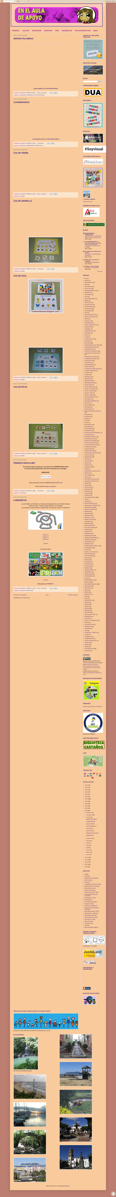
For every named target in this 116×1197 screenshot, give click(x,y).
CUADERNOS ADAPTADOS (92, 368)
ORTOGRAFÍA (36, 30)
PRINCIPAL (16, 30)
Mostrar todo (100, 271)
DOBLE (87, 418)
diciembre (89, 812)
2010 (86, 866)
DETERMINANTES (90, 382)
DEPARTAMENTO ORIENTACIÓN (90, 234)
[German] (94, 773)
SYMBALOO (88, 626)
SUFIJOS (87, 618)
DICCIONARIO (88, 405)
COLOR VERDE (20, 153)
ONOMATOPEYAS (89, 539)
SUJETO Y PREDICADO (91, 620)
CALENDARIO (88, 323)
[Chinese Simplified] (92, 777)
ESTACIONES (88, 428)
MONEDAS (88, 523)
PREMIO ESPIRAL (90, 570)
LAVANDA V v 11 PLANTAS (92, 267)
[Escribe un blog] (52, 93)
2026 (86, 785)
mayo (88, 845)
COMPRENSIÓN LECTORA (92, 345)
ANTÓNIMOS (88, 294)
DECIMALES (88, 376)
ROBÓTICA (88, 594)
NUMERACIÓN (89, 535)
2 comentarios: (40, 143)
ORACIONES (88, 541)
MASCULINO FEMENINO (91, 505)
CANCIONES (88, 327)
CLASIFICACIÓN (89, 339)
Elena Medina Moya (52, 88)
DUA (86, 420)
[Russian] (88, 775)
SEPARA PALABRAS (23, 38)
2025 (86, 787)
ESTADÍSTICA (88, 430)
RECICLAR (88, 582)
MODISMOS (88, 521)
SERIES (87, 604)
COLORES (22, 196)
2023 (86, 792)
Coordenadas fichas (38, 139)
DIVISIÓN (87, 416)
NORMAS (87, 531)
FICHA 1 (46, 535)
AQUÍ (61, 482)
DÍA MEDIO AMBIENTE (91, 401)
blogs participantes (50, 486)
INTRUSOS (88, 489)
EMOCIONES (88, 424)
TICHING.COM (89, 923)
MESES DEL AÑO (89, 519)
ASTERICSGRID (89, 306)
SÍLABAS (87, 608)
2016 (86, 808)
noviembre (89, 815)
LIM (86, 499)
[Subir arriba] (113, 1194)
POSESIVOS (88, 564)
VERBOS (87, 644)
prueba (86, 578)
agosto (88, 840)
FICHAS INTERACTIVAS (83, 30)
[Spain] (97, 773)
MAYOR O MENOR (90, 509)
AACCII (86, 280)
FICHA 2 (46, 537)
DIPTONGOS (88, 409)
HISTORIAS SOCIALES (91, 479)
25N (86, 278)
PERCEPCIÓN (29, 590)
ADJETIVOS (88, 288)
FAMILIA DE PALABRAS (91, 440)
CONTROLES (88, 362)
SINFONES (88, 612)
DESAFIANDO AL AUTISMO (92, 886)
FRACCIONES (88, 449)
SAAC (86, 598)
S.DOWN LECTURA (90, 919)
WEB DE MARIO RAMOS (91, 927)
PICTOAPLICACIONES (91, 901)
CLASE (86, 337)
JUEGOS (87, 493)
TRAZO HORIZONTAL (91, 640)
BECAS (86, 319)
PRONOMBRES (89, 576)
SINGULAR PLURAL (90, 614)
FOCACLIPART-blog (90, 890)
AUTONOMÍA (88, 310)
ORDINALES (88, 543)
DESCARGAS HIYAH (90, 888)
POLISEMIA (88, 562)
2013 (86, 859)
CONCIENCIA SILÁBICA (91, 358)
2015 (86, 810)
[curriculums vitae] (88, 773)
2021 (86, 796)
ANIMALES (88, 292)
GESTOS (87, 459)
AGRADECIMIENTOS (90, 290)
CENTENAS (88, 333)
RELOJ (86, 590)
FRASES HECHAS (89, 451)
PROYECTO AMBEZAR (91, 905)
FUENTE (45, 580)
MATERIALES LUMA (90, 897)
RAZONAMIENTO (89, 580)
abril (87, 847)
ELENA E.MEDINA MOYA (89, 662)
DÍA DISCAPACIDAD (90, 397)
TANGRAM (87, 628)
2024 (86, 789)
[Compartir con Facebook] (55, 93)
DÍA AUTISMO (88, 385)
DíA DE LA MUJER (90, 391)
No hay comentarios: (42, 92)
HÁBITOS (87, 473)
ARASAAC (87, 876)
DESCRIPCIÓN (89, 380)
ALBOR (87, 874)
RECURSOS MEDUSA (91, 915)
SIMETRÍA (87, 610)
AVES (86, 312)
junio (87, 843)
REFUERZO (88, 588)
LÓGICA (87, 501)
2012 (86, 862)
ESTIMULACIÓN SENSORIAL (93, 432)
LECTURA (26, 30)
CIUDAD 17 (88, 882)
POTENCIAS (88, 566)
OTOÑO (87, 549)
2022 (86, 794)
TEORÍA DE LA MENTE (91, 632)
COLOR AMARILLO (22, 201)
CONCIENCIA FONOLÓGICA (26, 95)
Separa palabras (38, 88)
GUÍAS (86, 469)
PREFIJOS (87, 568)
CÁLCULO (87, 321)
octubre (88, 817)
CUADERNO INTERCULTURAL (93, 884)
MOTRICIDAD (88, 525)
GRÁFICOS (88, 465)
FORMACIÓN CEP (90, 447)
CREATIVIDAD (88, 366)
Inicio (47, 595)
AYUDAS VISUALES (90, 316)
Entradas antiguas (73, 595)
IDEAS (95, 30)
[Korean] (97, 775)
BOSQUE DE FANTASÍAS (91, 878)
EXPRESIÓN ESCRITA (91, 436)
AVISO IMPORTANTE (90, 314)
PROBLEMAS (88, 574)
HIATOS (87, 477)
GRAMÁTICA (88, 467)
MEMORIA (87, 513)
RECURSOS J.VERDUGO (91, 913)
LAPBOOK (87, 495)
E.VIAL (86, 422)
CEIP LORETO (89, 880)
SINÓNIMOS (88, 616)
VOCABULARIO (89, 648)
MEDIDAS (87, 511)
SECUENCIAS (88, 600)
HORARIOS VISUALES (91, 481)
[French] (91, 773)
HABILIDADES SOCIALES (92, 471)
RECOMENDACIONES (91, 584)
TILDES (87, 634)
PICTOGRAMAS (89, 556)
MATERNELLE (88, 899)
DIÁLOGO (87, 403)
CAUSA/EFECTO (89, 331)
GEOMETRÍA (88, 457)
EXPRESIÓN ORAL (90, 438)
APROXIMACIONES (90, 298)
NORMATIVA (88, 533)
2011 (86, 864)
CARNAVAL (88, 329)
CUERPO (87, 374)
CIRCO (86, 335)
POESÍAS (87, 559)
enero (88, 854)
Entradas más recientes (20, 595)
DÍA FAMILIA (88, 399)
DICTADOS (88, 407)
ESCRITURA (48, 30)
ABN (86, 284)
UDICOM (87, 925)
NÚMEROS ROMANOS (91, 537)
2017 (86, 806)
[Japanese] (94, 775)
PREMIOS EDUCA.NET (24, 463)
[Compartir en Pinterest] (56, 93)
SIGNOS (87, 606)
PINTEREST (50, 584)
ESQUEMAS (88, 426)
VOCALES (87, 650)
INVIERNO (87, 491)
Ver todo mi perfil (87, 201)
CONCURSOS (22, 493)
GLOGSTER (88, 461)
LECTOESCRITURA (40, 95)
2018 (86, 803)
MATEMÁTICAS (67, 30)
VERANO (87, 642)
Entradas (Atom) (25, 597)
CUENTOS (87, 372)
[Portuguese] (91, 775)
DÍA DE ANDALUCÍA (90, 387)
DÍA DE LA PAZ (89, 393)
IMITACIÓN (88, 487)
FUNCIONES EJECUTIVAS (92, 453)
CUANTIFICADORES (90, 370)
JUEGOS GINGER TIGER (91, 892)
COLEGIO (87, 341)
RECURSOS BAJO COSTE (92, 911)
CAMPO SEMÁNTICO (90, 325)
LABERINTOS (20, 500)
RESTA (86, 592)
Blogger (68, 1186)
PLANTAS (87, 558)
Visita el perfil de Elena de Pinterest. (92, 706)
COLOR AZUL (20, 276)
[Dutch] (85, 775)
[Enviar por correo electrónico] (50, 93)
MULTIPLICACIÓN (90, 527)
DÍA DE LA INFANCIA (90, 389)
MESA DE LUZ (88, 517)
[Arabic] (100, 775)
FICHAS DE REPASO (90, 442)
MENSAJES (88, 515)
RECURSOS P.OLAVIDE (91, 917)
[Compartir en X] (53, 93)
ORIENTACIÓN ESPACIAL (92, 545)
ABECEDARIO (88, 282)
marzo (88, 850)
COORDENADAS (21, 102)
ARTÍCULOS (88, 302)
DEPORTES (88, 378)
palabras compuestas (90, 551)
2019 (86, 801)
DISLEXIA (87, 414)
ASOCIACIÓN (88, 304)
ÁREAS (86, 300)
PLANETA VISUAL (89, 904)
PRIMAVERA (88, 572)
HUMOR (87, 483)
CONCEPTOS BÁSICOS (91, 351)
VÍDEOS (87, 646)
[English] (85, 773)
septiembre (89, 838)
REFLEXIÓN (88, 586)
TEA (86, 630)
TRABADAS (88, 636)
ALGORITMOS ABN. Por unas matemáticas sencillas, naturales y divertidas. (93, 243)
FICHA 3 (46, 539)
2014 (86, 857)
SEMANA (87, 602)
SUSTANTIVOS (89, 624)
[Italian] (100, 773)
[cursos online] (46, 476)
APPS (57, 30)
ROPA (86, 596)
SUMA (86, 622)
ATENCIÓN (22, 145)
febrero (88, 852)
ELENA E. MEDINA (90, 199)
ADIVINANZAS (88, 286)
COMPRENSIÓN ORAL (91, 347)
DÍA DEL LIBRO (89, 395)
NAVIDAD (87, 529)
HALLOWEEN (88, 475)
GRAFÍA (87, 463)
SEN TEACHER (89, 921)
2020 (86, 799)
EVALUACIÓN (88, 434)
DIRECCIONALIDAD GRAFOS (93, 411)
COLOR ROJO (20, 387)
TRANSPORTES (89, 638)
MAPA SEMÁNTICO (90, 503)
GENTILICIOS (88, 455)
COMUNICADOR (89, 349)
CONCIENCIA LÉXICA (90, 356)
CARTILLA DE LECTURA (92, 266)
